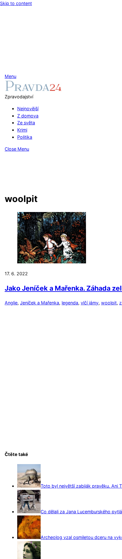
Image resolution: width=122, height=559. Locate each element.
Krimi (22, 129)
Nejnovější (27, 108)
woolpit (109, 302)
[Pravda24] (33, 89)
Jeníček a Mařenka (39, 302)
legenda (70, 302)
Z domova (27, 115)
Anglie (11, 302)
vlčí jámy (90, 302)
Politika (24, 137)
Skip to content (16, 3)
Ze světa (26, 122)
